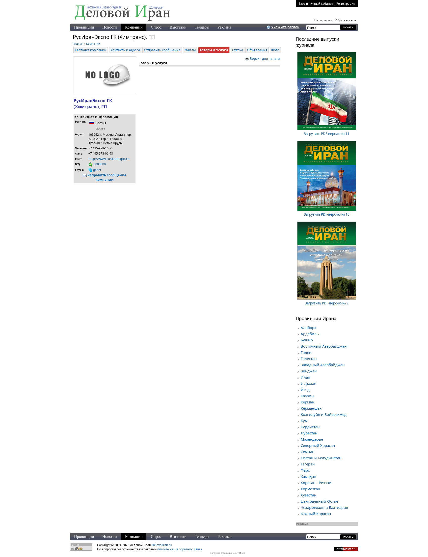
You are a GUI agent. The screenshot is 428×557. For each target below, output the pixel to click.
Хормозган (310, 488)
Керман (307, 401)
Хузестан (309, 494)
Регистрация (345, 3)
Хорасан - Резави (316, 482)
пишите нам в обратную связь (179, 549)
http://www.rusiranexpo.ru (109, 159)
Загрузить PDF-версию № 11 (326, 133)
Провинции (84, 27)
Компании (134, 27)
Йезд (305, 389)
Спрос (156, 27)
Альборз (308, 327)
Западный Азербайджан (323, 364)
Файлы (190, 50)
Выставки (178, 27)
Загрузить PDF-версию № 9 (326, 303)
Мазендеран (312, 439)
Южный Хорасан (316, 513)
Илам (306, 377)
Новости (109, 27)
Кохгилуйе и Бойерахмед (324, 414)
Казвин (307, 395)
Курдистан (310, 426)
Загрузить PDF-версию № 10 (326, 214)
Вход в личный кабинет (315, 3)
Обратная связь (345, 20)
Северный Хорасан (318, 445)
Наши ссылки (323, 20)
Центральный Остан (319, 501)
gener (96, 170)
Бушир (307, 339)
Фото (275, 50)
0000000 (99, 164)
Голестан (309, 358)
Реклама (224, 27)
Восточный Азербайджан (324, 346)
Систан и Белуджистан (321, 457)
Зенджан (309, 370)
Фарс (305, 470)
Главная (78, 43)
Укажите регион (285, 27)
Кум (304, 420)
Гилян (306, 352)
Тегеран (308, 463)
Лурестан (309, 432)
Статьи (237, 50)
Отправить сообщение (162, 50)
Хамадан (308, 476)
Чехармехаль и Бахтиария (324, 507)
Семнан (308, 451)
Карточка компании (91, 50)
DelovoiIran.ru (162, 545)
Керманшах (311, 408)
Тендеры (202, 27)
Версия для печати (264, 58)
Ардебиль (310, 333)
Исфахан (309, 383)
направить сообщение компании (106, 177)
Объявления (257, 50)
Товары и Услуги (214, 50)
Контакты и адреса (125, 50)
